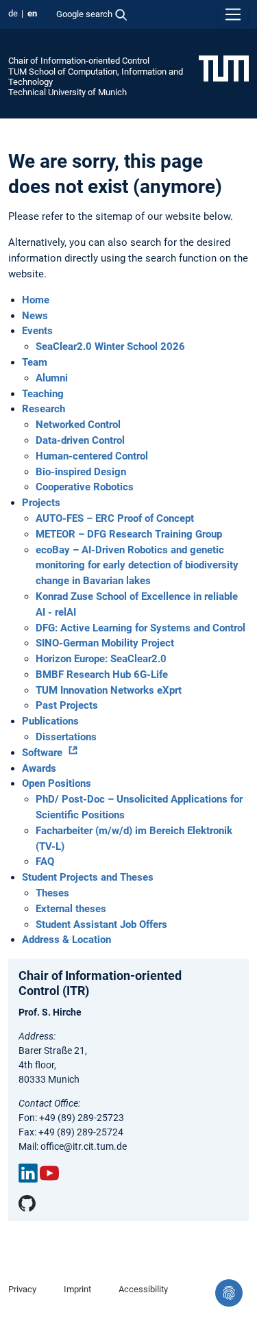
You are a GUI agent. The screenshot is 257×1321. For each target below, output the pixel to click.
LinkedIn (28, 1173)
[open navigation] (233, 14)
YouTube (49, 1173)
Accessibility (143, 1289)
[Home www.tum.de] (224, 68)
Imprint (77, 1289)
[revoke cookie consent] (229, 1293)
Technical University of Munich (67, 92)
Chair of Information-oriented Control (78, 60)
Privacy (22, 1289)
